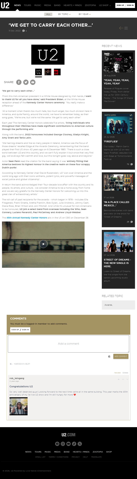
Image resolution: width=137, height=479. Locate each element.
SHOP (109, 452)
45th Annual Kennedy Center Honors (26, 218)
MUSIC (48, 452)
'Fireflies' (111, 141)
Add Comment (121, 356)
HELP (85, 457)
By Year (83, 14)
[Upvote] (123, 379)
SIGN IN (131, 6)
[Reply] (118, 379)
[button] (105, 5)
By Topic (63, 14)
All (48, 14)
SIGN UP (121, 6)
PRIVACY (76, 457)
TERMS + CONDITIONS (58, 457)
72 (128, 164)
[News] (126, 28)
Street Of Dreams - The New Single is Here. (117, 263)
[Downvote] (127, 379)
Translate (96, 457)
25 (128, 222)
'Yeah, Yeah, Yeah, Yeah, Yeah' (116, 82)
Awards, (108, 305)
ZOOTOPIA (98, 452)
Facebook (19, 82)
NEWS (28, 452)
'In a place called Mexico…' (116, 204)
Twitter (26, 82)
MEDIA (57, 452)
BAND (67, 452)
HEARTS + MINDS (81, 452)
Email (33, 82)
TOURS (38, 452)
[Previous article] (121, 28)
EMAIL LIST (40, 457)
